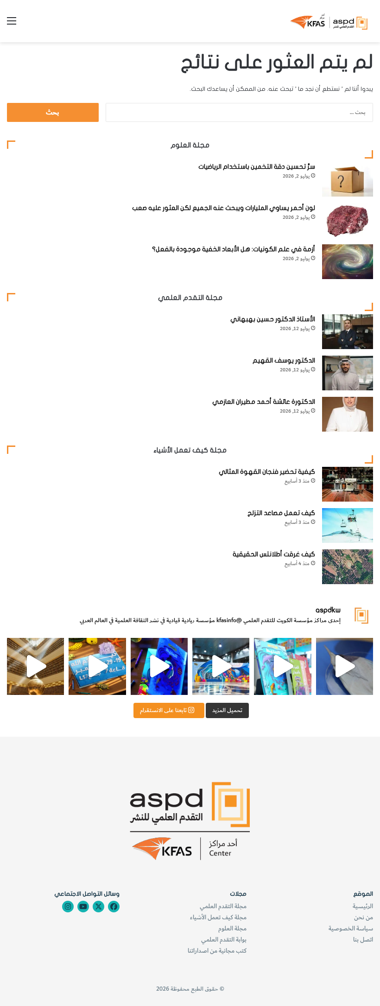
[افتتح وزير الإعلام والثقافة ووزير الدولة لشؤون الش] (282, 666)
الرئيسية (363, 906)
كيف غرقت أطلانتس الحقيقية (274, 554)
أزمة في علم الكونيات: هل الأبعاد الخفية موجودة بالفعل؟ (233, 249)
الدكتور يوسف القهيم (284, 360)
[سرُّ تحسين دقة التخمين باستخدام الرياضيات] (347, 179)
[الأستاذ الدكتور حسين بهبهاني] (347, 331)
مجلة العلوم (232, 928)
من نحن (363, 917)
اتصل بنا (363, 939)
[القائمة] (11, 24)
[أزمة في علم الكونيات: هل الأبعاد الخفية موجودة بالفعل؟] (347, 261)
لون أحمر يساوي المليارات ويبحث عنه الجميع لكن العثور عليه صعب (223, 207)
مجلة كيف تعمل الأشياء (218, 917)
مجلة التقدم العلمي (223, 906)
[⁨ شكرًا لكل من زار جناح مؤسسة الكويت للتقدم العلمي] (344, 666)
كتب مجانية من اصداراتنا (217, 950)
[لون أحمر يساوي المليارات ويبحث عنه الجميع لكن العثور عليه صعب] (347, 220)
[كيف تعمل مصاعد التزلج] (347, 525)
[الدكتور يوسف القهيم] (347, 373)
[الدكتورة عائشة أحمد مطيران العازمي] (347, 414)
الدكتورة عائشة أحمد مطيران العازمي (263, 401)
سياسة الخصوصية (351, 928)
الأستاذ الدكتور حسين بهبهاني (272, 319)
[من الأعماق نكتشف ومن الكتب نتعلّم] (159, 666)
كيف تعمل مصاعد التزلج (281, 512)
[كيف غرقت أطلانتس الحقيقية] (347, 566)
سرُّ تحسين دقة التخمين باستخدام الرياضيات (256, 166)
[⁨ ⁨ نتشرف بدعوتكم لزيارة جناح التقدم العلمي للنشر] (97, 666)
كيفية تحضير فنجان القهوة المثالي (267, 471)
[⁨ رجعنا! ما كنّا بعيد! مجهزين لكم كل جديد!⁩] (35, 666)
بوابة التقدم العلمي (224, 939)
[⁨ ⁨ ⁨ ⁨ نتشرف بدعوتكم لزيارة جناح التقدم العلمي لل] (220, 666)
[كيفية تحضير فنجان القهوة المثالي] (347, 484)
